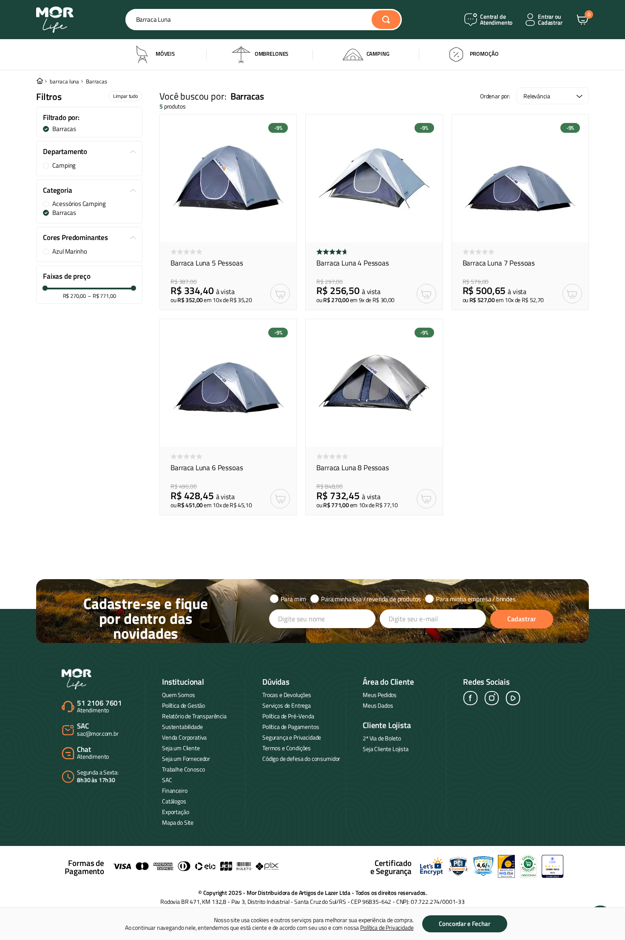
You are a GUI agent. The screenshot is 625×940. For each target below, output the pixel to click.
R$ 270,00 (74, 296)
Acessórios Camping (78, 204)
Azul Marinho (69, 251)
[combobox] (263, 19)
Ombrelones (271, 53)
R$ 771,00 (102, 296)
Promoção (484, 53)
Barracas (96, 81)
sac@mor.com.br (98, 730)
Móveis (165, 53)
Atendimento (99, 707)
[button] (89, 118)
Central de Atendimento (496, 20)
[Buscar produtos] (386, 19)
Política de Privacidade (386, 927)
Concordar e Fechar (464, 924)
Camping (377, 53)
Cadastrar (521, 619)
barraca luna (64, 81)
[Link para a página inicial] (39, 81)
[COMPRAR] (280, 293)
